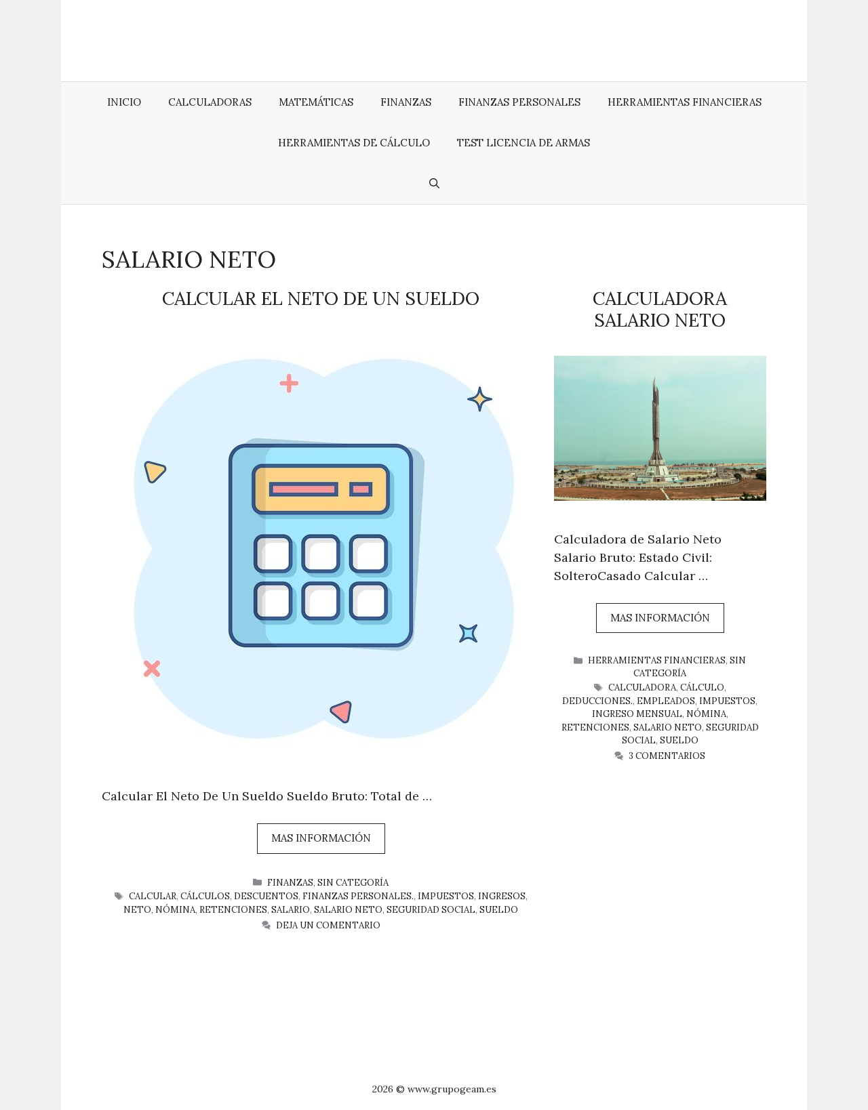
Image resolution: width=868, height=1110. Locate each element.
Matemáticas (316, 102)
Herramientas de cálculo (354, 142)
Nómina (175, 910)
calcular (152, 896)
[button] (434, 183)
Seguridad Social (431, 910)
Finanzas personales (519, 102)
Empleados (666, 701)
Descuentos (266, 896)
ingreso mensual (637, 714)
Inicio (124, 102)
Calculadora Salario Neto (660, 309)
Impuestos (446, 896)
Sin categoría (353, 882)
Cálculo (702, 687)
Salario (290, 910)
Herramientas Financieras (685, 102)
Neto (137, 910)
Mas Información (321, 837)
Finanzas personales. (358, 896)
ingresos (502, 896)
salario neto (348, 910)
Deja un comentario (328, 925)
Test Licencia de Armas (523, 142)
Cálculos (205, 896)
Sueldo (498, 910)
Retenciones (233, 910)
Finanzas (405, 102)
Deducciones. (597, 701)
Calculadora (642, 687)
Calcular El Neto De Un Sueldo (320, 298)
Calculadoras (210, 102)
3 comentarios (667, 756)
